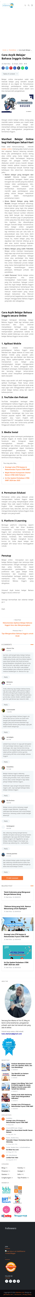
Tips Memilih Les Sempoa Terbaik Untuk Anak (19, 1074)
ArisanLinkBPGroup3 (12, 1128)
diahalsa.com (20, 1292)
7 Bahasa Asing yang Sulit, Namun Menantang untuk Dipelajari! (17, 907)
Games (8, 1138)
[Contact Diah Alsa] (18, 1000)
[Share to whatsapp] (22, 68)
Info (7, 1155)
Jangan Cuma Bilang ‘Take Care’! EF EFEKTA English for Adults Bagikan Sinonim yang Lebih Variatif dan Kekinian (22, 1086)
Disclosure (17, 1294)
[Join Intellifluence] (17, 1252)
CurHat (8, 1147)
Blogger (20, 1128)
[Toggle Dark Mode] (25, 5)
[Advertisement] (17, 25)
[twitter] (18, 1281)
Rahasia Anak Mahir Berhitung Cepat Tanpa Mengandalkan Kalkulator (21, 1096)
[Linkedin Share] (14, 68)
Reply (6, 677)
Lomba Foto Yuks (12, 1157)
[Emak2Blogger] (6, 1190)
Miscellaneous (13, 1155)
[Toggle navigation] (31, 5)
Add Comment (13, 878)
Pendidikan (9, 1118)
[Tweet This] (7, 68)
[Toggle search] (28, 5)
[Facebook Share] (3, 68)
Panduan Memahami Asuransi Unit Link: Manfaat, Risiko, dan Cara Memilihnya (21, 1065)
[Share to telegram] (26, 68)
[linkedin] (14, 1281)
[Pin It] (10, 68)
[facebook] (6, 1281)
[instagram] (10, 1281)
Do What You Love (12, 1150)
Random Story (15, 1138)
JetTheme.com (8, 1294)
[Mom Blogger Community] (6, 1209)
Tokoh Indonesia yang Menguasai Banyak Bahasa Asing (17, 893)
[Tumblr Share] (18, 68)
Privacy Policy (27, 1294)
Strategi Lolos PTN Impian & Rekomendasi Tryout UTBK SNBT (16, 935)
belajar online (7, 149)
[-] (18, 5)
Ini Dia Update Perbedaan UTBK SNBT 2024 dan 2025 (16, 963)
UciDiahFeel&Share (24, 1147)
